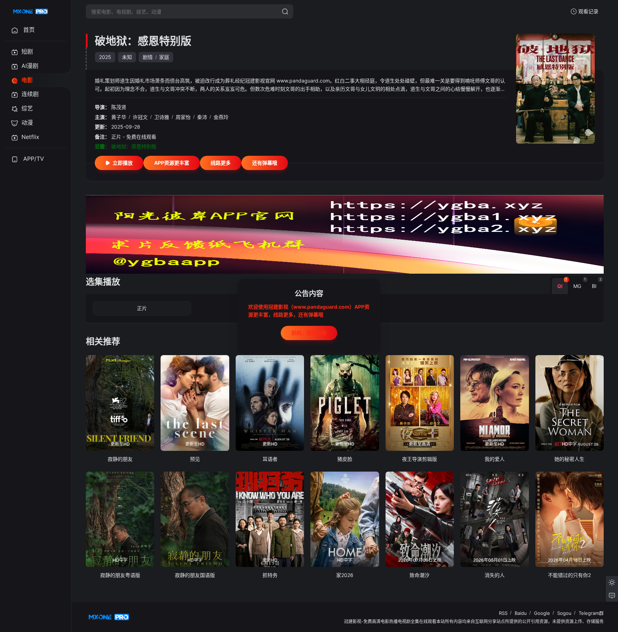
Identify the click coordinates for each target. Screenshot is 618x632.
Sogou (564, 613)
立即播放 (123, 163)
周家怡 (183, 117)
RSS (503, 613)
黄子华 (118, 117)
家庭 (164, 57)
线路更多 (221, 163)
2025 (105, 57)
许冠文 (140, 117)
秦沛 (202, 117)
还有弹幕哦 (264, 163)
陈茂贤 (118, 107)
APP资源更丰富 (171, 163)
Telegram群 (591, 613)
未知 (127, 57)
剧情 (148, 57)
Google (542, 613)
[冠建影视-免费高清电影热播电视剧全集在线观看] (31, 11)
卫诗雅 (161, 117)
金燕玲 (221, 117)
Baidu (521, 613)
